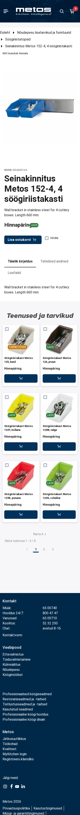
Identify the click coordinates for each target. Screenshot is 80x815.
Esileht (5, 33)
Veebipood (12, 647)
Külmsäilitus (11, 665)
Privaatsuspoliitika (16, 808)
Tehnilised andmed (54, 261)
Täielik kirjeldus (20, 261)
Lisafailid (14, 273)
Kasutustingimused (47, 808)
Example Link (5, 788)
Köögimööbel (12, 675)
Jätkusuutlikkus (14, 739)
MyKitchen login (15, 754)
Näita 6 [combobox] (38, 534)
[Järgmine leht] (53, 549)
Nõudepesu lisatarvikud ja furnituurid (44, 33)
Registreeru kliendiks (18, 759)
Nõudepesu (11, 670)
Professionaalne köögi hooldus (25, 714)
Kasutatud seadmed (18, 709)
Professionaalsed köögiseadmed (27, 694)
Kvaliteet (9, 749)
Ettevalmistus (13, 654)
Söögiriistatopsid (18, 39)
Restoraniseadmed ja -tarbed (24, 699)
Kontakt (9, 601)
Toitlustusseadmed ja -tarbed (25, 704)
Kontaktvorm (12, 635)
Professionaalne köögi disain (24, 719)
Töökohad (10, 744)
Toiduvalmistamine (17, 659)
